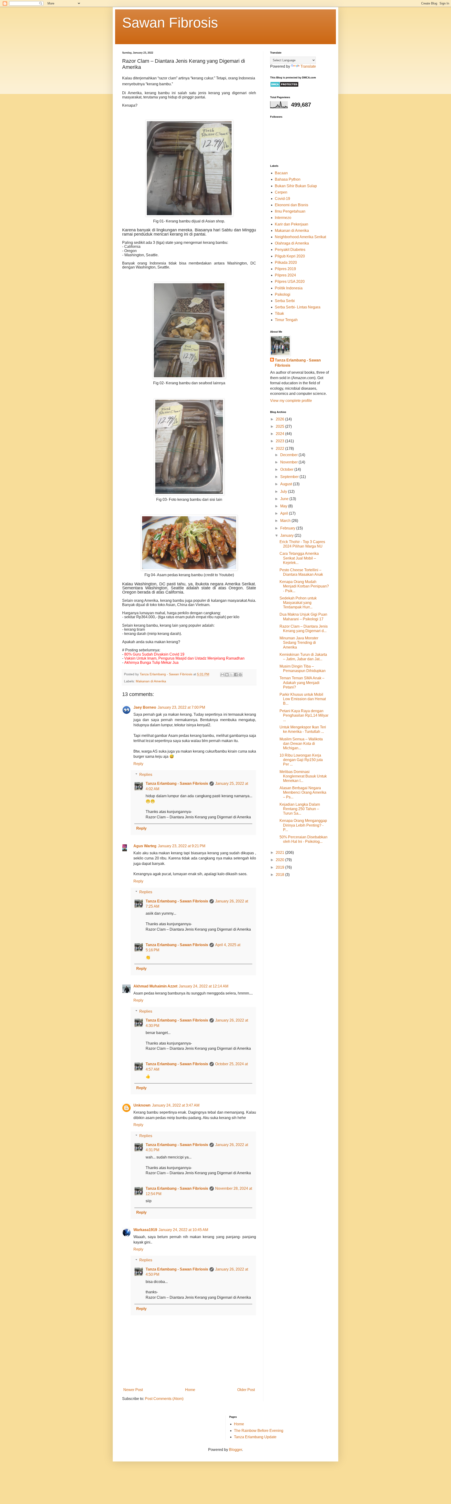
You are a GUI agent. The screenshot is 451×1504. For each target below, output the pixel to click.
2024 (280, 434)
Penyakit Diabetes (290, 250)
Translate (308, 66)
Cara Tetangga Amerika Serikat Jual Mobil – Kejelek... (299, 558)
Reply (138, 764)
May (284, 506)
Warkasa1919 (145, 1230)
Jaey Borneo (144, 707)
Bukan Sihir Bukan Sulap (296, 186)
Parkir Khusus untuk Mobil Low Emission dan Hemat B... (303, 698)
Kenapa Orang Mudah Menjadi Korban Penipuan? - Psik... (304, 586)
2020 (280, 860)
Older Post (246, 1390)
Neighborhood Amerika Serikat (300, 237)
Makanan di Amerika (151, 681)
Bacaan (281, 173)
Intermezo (283, 218)
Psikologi (282, 294)
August (286, 484)
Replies (145, 775)
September (289, 477)
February (288, 528)
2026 (280, 419)
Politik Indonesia (289, 288)
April (284, 513)
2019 (280, 867)
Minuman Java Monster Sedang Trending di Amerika (299, 642)
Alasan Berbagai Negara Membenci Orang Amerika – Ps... (303, 792)
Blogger (235, 1450)
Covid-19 (282, 199)
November (289, 462)
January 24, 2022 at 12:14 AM (203, 986)
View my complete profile (291, 401)
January (287, 535)
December (289, 455)
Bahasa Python (287, 179)
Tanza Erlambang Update (255, 1437)
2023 (280, 441)
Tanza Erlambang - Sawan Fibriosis (177, 783)
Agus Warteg (144, 846)
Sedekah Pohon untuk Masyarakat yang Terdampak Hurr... (298, 602)
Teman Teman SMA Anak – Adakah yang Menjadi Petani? (302, 682)
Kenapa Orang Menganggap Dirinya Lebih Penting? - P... (303, 825)
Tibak (279, 313)
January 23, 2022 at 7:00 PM (181, 707)
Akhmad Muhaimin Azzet (155, 986)
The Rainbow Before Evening (258, 1431)
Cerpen (281, 192)
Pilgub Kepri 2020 (290, 256)
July (284, 492)
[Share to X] (231, 674)
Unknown (142, 1105)
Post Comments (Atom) (164, 1399)
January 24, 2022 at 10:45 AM (183, 1230)
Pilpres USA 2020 (290, 282)
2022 (280, 449)
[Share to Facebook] (235, 674)
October (287, 469)
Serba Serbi (285, 301)
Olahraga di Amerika (292, 243)
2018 (280, 875)
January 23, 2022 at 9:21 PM (181, 846)
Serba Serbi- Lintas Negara (297, 307)
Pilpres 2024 (285, 275)
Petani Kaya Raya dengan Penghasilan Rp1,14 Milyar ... (304, 715)
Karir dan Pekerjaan (291, 224)
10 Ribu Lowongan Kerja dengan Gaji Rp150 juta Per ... (301, 759)
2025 (280, 426)
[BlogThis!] (227, 674)
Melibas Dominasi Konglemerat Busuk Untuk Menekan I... (303, 776)
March (286, 521)
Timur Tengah (286, 320)
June (284, 499)
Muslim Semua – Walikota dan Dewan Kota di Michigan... (301, 743)
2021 (280, 853)
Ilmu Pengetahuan (290, 211)
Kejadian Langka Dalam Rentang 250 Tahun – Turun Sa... (300, 808)
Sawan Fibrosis (170, 23)
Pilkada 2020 (286, 262)
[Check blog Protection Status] (284, 86)
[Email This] (222, 674)
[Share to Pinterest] (240, 674)
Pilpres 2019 (285, 269)
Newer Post (133, 1390)
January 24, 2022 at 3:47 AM (175, 1105)
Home (190, 1390)
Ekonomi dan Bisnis (291, 205)
